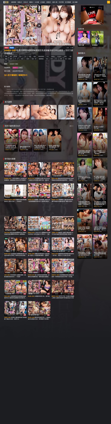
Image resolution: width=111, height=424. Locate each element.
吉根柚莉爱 (8, 176)
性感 (30, 56)
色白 (47, 59)
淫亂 (6, 56)
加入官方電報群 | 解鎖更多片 (16, 75)
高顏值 (53, 56)
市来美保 (7, 197)
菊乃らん (36, 230)
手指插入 (59, 56)
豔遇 (6, 59)
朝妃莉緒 (54, 197)
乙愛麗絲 (31, 230)
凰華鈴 (30, 251)
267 (73, 47)
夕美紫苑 (7, 293)
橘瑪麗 (58, 230)
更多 (71, 126)
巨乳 (52, 59)
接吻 (11, 59)
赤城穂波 (95, 45)
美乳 (61, 59)
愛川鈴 (12, 293)
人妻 (70, 56)
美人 (56, 59)
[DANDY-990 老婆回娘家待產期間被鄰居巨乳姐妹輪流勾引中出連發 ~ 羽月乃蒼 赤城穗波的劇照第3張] (71, 112)
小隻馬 (27, 59)
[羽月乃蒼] (84, 39)
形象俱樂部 (41, 56)
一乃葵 (54, 230)
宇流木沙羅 (55, 272)
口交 (25, 56)
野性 (65, 56)
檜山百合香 (62, 251)
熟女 (20, 56)
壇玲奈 (30, 176)
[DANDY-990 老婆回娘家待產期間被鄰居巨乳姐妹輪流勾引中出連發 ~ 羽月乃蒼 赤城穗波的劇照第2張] (44, 112)
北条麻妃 (13, 230)
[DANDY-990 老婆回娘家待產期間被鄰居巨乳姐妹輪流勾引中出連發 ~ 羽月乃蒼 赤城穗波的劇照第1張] (17, 112)
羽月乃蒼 (81, 45)
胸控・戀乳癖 (13, 56)
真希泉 (30, 272)
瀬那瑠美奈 (8, 230)
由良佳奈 (61, 272)
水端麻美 (35, 272)
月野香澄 (58, 176)
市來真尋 (7, 272)
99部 (20, 67)
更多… (6, 61)
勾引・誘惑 (68, 59)
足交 (47, 56)
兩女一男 (34, 59)
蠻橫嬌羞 (41, 59)
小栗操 (54, 176)
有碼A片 (6, 47)
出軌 (34, 56)
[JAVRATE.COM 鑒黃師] (6, 2)
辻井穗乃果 (36, 315)
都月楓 (30, 293)
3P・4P (16, 59)
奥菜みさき (55, 251)
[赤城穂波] (97, 39)
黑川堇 (30, 315)
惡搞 (22, 59)
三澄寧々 (7, 251)
